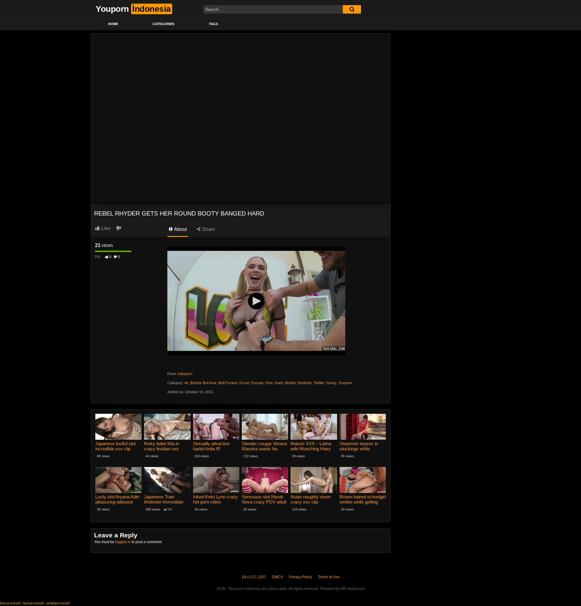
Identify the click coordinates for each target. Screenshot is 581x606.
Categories (163, 24)
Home (113, 24)
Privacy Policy (300, 577)
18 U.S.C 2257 (254, 577)
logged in (123, 542)
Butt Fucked (228, 383)
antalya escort (58, 603)
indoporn (185, 374)
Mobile (290, 383)
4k (186, 383)
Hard (279, 383)
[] (352, 9)
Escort (244, 383)
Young (331, 383)
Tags (213, 24)
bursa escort (10, 603)
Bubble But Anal (203, 383)
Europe (257, 383)
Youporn (345, 383)
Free (269, 383)
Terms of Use (329, 577)
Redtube (305, 383)
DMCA (277, 577)
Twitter (319, 383)
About (180, 229)
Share (208, 229)
